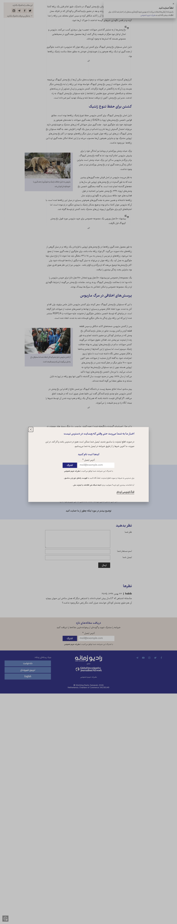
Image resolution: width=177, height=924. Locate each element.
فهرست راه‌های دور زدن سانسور (75, 478)
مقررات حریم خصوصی (72, 471)
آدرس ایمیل (88, 460)
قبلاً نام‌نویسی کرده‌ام (125, 492)
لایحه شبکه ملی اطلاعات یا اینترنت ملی (87, 485)
